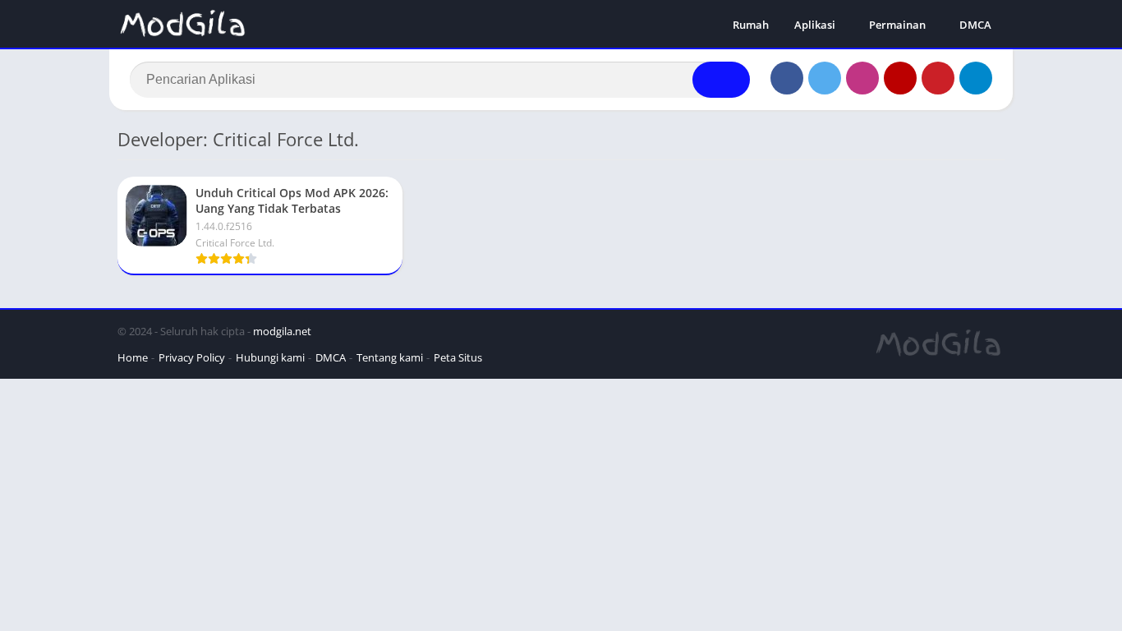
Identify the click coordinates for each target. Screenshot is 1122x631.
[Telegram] (975, 78)
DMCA (975, 24)
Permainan (897, 24)
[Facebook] (786, 78)
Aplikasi (814, 24)
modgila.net (282, 331)
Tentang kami (389, 357)
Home (132, 357)
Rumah (751, 24)
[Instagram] (862, 78)
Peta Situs (458, 357)
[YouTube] (900, 78)
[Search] (721, 80)
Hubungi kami (270, 357)
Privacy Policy (192, 357)
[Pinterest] (938, 78)
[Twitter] (824, 78)
